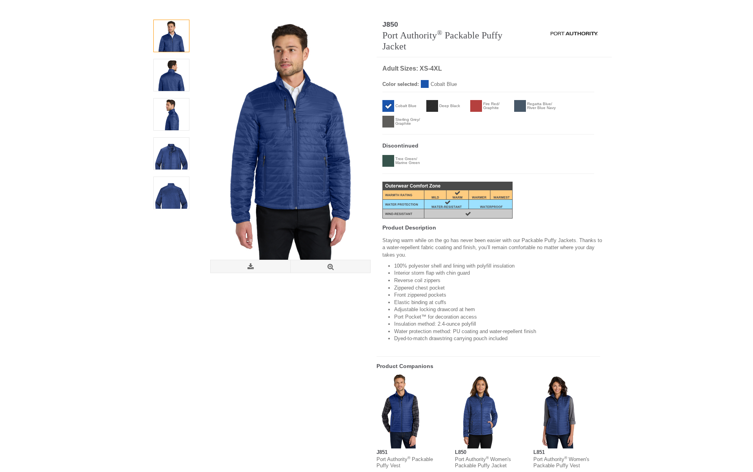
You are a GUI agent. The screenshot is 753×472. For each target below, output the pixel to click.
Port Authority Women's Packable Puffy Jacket (483, 462)
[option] (171, 36)
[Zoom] (330, 266)
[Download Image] (250, 266)
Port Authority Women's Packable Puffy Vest (561, 462)
